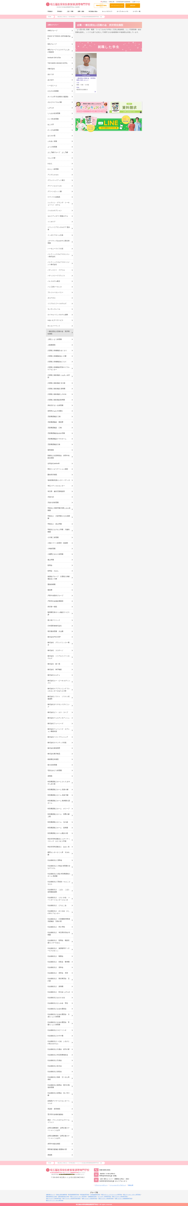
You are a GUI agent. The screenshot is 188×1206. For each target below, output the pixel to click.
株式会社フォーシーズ (55, 723)
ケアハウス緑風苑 (54, 197)
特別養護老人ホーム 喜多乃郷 (58, 795)
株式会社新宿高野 (54, 748)
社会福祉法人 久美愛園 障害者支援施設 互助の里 (59, 920)
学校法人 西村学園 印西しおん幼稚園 (59, 509)
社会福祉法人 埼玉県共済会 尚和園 (59, 934)
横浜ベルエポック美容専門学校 (119, 1196)
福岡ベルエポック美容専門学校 (89, 1198)
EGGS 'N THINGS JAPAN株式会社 (59, 37)
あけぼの (51, 80)
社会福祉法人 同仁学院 (56, 927)
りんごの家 (51, 158)
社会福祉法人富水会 (55, 1066)
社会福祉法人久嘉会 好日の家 (59, 1049)
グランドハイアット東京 (56, 180)
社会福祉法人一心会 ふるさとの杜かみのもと (59, 1042)
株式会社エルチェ (54, 675)
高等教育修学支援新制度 (123, 1)
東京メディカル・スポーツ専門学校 (131, 1194)
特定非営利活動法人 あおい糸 (59, 847)
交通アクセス (136, 1)
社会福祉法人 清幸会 (55, 967)
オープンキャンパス (117, 5)
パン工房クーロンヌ (55, 287)
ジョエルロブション (55, 210)
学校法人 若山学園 (55, 524)
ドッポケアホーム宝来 (55, 235)
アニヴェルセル (53, 175)
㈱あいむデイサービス (55, 320)
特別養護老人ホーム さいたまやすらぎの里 (59, 783)
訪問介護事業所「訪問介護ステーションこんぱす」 (59, 1137)
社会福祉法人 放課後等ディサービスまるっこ (59, 949)
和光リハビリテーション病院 (58, 469)
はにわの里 (51, 135)
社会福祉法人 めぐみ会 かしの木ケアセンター (59, 912)
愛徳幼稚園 (51, 584)
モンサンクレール (54, 309)
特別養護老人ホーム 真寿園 (58, 827)
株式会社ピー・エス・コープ (58, 712)
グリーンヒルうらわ (55, 186)
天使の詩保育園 (53, 502)
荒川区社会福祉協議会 (55, 1114)
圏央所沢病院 (52, 474)
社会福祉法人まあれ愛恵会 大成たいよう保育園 (59, 1015)
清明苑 (50, 776)
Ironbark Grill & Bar (54, 57)
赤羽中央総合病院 (54, 1144)
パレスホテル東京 (54, 281)
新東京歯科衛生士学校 (63, 1196)
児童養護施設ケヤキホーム (57, 439)
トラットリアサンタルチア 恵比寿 (59, 228)
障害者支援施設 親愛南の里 (57, 1149)
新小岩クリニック (54, 620)
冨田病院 (51, 450)
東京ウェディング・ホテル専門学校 (54, 1200)
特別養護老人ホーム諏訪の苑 (58, 833)
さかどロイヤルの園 (55, 102)
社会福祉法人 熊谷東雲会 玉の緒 (59, 980)
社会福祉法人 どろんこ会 (57, 905)
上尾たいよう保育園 (55, 339)
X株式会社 (51, 69)
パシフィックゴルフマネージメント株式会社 (59, 263)
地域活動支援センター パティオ (59, 480)
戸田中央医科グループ (55, 595)
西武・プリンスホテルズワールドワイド (59, 1121)
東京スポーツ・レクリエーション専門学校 (111, 1194)
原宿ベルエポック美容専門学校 (53, 1198)
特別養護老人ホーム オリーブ (59, 808)
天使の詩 (51, 497)
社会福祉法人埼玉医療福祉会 (58, 1055)
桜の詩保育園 (52, 765)
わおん (50, 163)
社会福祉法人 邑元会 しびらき (59, 992)
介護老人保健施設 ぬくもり (57, 350)
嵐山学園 (51, 560)
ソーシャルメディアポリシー (118, 1185)
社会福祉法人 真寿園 (55, 986)
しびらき (51, 108)
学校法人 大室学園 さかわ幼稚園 (59, 517)
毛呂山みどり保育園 (55, 770)
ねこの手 (51, 124)
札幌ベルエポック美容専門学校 (105, 1198)
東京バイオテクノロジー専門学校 (78, 1196)
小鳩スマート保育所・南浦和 (58, 543)
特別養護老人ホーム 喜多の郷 (58, 789)
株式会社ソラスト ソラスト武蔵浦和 (59, 698)
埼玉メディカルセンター (56, 486)
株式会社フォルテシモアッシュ (59, 718)
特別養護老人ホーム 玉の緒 (58, 822)
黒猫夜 (50, 1155)
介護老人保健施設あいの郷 (57, 356)
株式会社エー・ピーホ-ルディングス (59, 682)
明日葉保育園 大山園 (55, 631)
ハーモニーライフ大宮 (55, 248)
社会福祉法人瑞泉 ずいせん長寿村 (59, 1078)
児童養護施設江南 (54, 444)
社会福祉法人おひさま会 (56, 997)
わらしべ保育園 (53, 169)
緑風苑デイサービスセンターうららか (59, 1102)
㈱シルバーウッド (54, 326)
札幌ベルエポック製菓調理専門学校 (123, 1198)
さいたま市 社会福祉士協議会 (58, 96)
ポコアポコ (51, 298)
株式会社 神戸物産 (55, 669)
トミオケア (51, 221)
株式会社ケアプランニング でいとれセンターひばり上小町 (59, 690)
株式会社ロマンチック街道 (57, 742)
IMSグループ (52, 44)
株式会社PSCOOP (54, 637)
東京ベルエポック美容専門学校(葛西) (71, 1198)
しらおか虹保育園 (54, 113)
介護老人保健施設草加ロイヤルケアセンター (59, 368)
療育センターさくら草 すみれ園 (59, 853)
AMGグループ (52, 30)
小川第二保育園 (53, 537)
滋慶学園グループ (50, 1194)
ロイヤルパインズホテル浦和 (58, 314)
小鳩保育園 (51, 548)
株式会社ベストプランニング (58, 737)
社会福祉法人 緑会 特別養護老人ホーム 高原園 (59, 875)
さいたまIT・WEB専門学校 (104, 1196)
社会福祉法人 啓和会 (55, 860)
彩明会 (50, 565)
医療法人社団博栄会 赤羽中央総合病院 (59, 457)
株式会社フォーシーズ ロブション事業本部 (59, 730)
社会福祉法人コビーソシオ (57, 1030)
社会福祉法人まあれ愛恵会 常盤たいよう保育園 (59, 1023)
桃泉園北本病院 (53, 759)
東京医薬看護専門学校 (73, 1194)
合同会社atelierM (53, 463)
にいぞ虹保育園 (53, 119)
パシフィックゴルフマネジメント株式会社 (59, 255)
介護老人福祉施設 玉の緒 (56, 383)
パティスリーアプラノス (56, 275)
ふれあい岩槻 (52, 141)
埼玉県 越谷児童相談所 (56, 491)
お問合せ (104, 1)
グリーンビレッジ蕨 (55, 191)
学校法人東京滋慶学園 (61, 1194)
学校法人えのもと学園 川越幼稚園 (59, 531)
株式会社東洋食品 (54, 754)
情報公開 (111, 1)
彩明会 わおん (53, 571)
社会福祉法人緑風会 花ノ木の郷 (59, 1094)
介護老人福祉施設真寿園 (56, 400)
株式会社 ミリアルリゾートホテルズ (59, 657)
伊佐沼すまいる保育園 (55, 405)
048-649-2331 (104, 1170)
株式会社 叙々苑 (54, 664)
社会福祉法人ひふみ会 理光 (58, 1003)
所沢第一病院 (52, 607)
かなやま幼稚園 (53, 91)
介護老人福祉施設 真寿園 (56, 388)
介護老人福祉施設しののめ (57, 394)
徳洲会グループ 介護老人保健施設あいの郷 (59, 578)
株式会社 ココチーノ (55, 650)
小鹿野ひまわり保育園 (55, 554)
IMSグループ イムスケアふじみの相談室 (59, 51)
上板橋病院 (51, 345)
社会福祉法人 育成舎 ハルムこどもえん (59, 883)
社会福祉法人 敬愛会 (55, 956)
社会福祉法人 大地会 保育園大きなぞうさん (59, 867)
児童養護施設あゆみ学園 (56, 433)
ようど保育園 (52, 147)
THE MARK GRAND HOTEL (58, 63)
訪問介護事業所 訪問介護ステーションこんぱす (59, 1129)
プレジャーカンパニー (55, 292)
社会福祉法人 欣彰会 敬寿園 (59, 962)
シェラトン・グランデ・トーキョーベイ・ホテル (59, 204)
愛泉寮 (50, 590)
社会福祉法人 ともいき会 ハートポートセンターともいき (59, 899)
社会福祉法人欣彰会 (55, 1071)
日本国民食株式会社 (55, 626)
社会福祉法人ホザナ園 (55, 1036)
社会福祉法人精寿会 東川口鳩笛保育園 (59, 1086)
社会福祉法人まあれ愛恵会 (57, 1009)
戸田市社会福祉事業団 (55, 601)
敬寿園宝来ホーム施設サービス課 (59, 613)
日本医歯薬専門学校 (95, 1194)
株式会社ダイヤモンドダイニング (59, 706)
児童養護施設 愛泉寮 (55, 422)
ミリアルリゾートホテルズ (57, 303)
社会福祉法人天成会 (55, 1060)
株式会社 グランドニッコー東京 (59, 644)
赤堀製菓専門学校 (92, 1196)
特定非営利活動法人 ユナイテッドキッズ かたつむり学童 (59, 840)
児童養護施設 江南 (54, 416)
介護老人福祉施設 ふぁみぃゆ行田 (59, 376)
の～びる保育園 (53, 130)
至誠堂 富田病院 (54, 1109)
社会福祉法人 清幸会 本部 (58, 973)
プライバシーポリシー (101, 1185)
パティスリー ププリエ (56, 270)
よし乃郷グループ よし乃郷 (58, 152)
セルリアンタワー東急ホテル (58, 216)
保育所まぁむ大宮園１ (55, 411)
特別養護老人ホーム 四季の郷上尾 (59, 815)
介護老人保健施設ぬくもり (57, 361)
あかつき (51, 74)
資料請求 (132, 5)
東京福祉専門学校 (84, 1194)
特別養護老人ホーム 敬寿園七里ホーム (59, 802)
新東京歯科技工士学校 (51, 1196)
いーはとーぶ (52, 85)
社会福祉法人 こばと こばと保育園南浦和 (59, 891)
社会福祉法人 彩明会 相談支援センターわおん (59, 942)
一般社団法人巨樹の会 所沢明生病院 (59, 333)
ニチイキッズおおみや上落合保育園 (59, 242)
